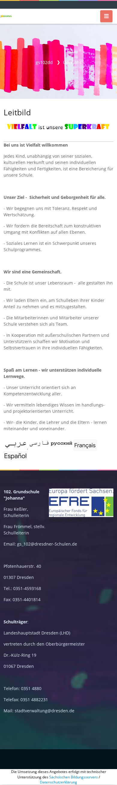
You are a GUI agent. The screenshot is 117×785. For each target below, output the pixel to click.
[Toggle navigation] (106, 16)
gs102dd (44, 62)
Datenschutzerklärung (58, 782)
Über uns (72, 62)
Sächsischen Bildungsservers (73, 777)
